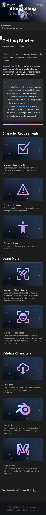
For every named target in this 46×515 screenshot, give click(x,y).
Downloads (8, 385)
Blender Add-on (10, 425)
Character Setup (11, 243)
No (34, 490)
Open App (38, 5)
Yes (25, 490)
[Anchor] (40, 133)
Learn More (19, 97)
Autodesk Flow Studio (11, 66)
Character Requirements (24, 87)
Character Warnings (12, 205)
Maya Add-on (9, 465)
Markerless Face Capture (14, 333)
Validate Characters (23, 106)
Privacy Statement (29, 507)
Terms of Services (15, 507)
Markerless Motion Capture (15, 290)
